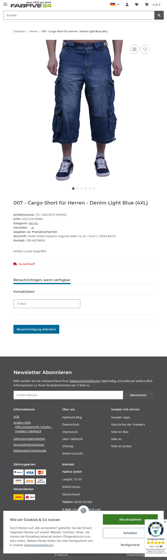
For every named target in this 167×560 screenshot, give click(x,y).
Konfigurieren (130, 545)
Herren (33, 223)
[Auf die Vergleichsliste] (134, 49)
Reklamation (21, 451)
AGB (16, 417)
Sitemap (68, 446)
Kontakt (41, 451)
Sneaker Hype (120, 417)
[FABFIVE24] (31, 4)
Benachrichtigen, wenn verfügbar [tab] (41, 280)
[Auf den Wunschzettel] (145, 49)
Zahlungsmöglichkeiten (29, 439)
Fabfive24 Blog (72, 417)
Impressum (70, 432)
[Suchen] (159, 15)
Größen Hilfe (22, 423)
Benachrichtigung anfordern (36, 329)
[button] (114, 4)
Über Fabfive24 (72, 439)
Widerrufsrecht (72, 453)
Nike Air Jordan (121, 446)
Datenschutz (70, 424)
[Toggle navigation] (5, 2)
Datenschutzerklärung (84, 381)
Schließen (130, 533)
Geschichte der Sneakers (128, 424)
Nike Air (116, 439)
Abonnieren (138, 395)
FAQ (33, 451)
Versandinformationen (28, 445)
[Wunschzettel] (137, 4)
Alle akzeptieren (130, 519)
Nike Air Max (120, 432)
